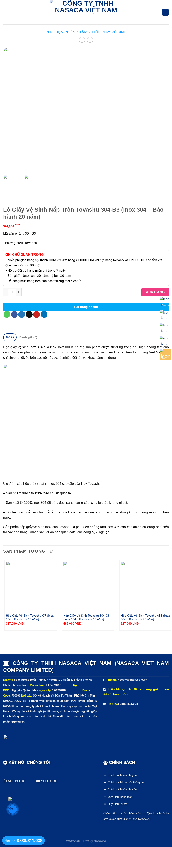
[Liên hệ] (166, 340)
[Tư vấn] (166, 327)
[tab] (10, 337)
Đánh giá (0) (28, 337)
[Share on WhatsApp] (7, 314)
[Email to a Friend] (29, 314)
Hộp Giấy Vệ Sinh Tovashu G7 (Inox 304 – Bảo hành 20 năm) (30, 617)
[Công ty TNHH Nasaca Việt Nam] (86, 12)
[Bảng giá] (166, 301)
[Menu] (6, 12)
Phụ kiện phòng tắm (66, 32)
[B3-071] (34, 185)
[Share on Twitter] (21, 314)
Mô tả (10, 337)
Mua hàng (155, 292)
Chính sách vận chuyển (122, 775)
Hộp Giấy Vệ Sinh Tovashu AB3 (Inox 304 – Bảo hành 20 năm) (145, 617)
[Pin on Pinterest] (36, 314)
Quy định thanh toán (120, 796)
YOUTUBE (48, 781)
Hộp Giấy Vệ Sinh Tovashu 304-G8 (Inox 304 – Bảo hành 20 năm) (86, 617)
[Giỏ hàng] (165, 12)
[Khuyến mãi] (166, 314)
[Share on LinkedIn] (44, 314)
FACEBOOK (15, 781)
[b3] (86, 110)
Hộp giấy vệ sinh (109, 32)
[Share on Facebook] (14, 314)
